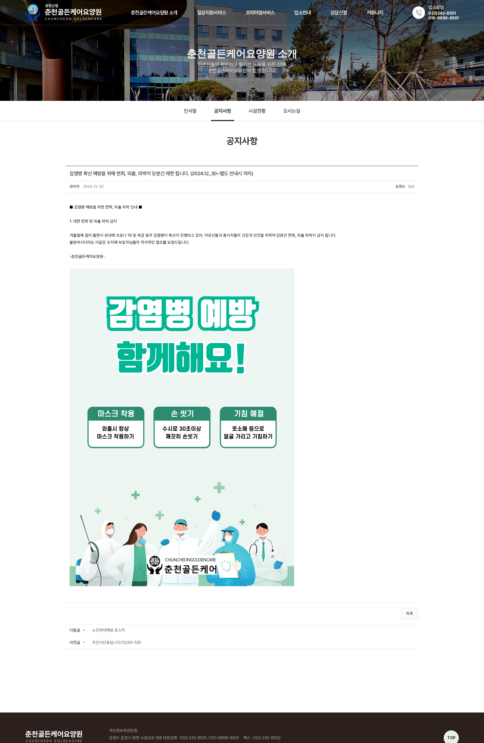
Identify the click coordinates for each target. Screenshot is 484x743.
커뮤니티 (375, 13)
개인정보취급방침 (123, 730)
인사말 (190, 111)
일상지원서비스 (211, 13)
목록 (409, 613)
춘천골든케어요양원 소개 (154, 13)
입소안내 (302, 13)
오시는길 (291, 111)
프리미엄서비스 (260, 13)
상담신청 (338, 13)
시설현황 (257, 111)
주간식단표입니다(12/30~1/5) (116, 642)
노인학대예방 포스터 (108, 630)
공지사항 (222, 111)
